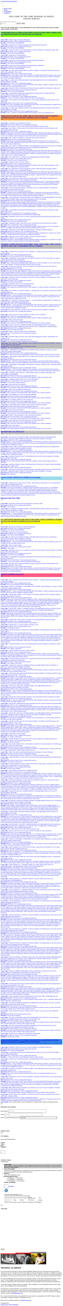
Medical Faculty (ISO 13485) (10, 498)
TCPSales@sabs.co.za (17, 1293)
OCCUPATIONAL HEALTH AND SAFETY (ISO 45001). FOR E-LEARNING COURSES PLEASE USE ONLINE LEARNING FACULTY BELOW (31, 520)
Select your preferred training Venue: (10, 1117)
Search (18, 23)
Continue (3, 1160)
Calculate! (11, 1186)
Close (7, 1131)
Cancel (8, 1160)
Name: (2, 1114)
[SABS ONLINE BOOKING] (9, 1)
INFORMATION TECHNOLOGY (12, 431)
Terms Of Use (4, 1304)
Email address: (4, 1111)
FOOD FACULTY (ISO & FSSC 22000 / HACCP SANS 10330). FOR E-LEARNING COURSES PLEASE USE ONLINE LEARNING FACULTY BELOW (29, 116)
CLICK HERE (5, 1102)
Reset (23, 23)
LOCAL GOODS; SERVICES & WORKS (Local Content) (20, 477)
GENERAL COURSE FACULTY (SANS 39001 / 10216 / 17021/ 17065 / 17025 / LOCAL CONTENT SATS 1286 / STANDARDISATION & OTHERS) (31, 245)
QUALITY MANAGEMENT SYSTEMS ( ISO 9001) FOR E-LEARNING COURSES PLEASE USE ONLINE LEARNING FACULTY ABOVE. (30, 1041)
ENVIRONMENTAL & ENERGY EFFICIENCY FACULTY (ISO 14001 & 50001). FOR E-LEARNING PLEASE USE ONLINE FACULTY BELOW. (31, 33)
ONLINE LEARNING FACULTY (12, 574)
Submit (3, 1131)
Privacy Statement (13, 1304)
